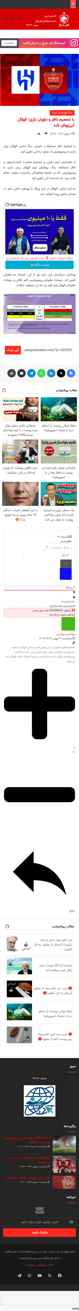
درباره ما (29, 1265)
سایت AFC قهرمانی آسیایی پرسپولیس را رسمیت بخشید (26, 1140)
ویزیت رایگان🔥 (39, 264)
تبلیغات (41, 1265)
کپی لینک (13, 350)
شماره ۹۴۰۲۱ (39, 1078)
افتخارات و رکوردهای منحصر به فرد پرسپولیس (29, 1160)
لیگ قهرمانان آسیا (62, 112)
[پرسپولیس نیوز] (50, 19)
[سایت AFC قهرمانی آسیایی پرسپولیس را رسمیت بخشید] (64, 1144)
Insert (75, 1309)
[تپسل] (7, 205)
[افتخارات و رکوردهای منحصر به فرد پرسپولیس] (64, 1164)
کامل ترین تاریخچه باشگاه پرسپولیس (27, 1177)
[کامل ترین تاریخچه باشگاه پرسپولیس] (64, 1182)
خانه (51, 1265)
